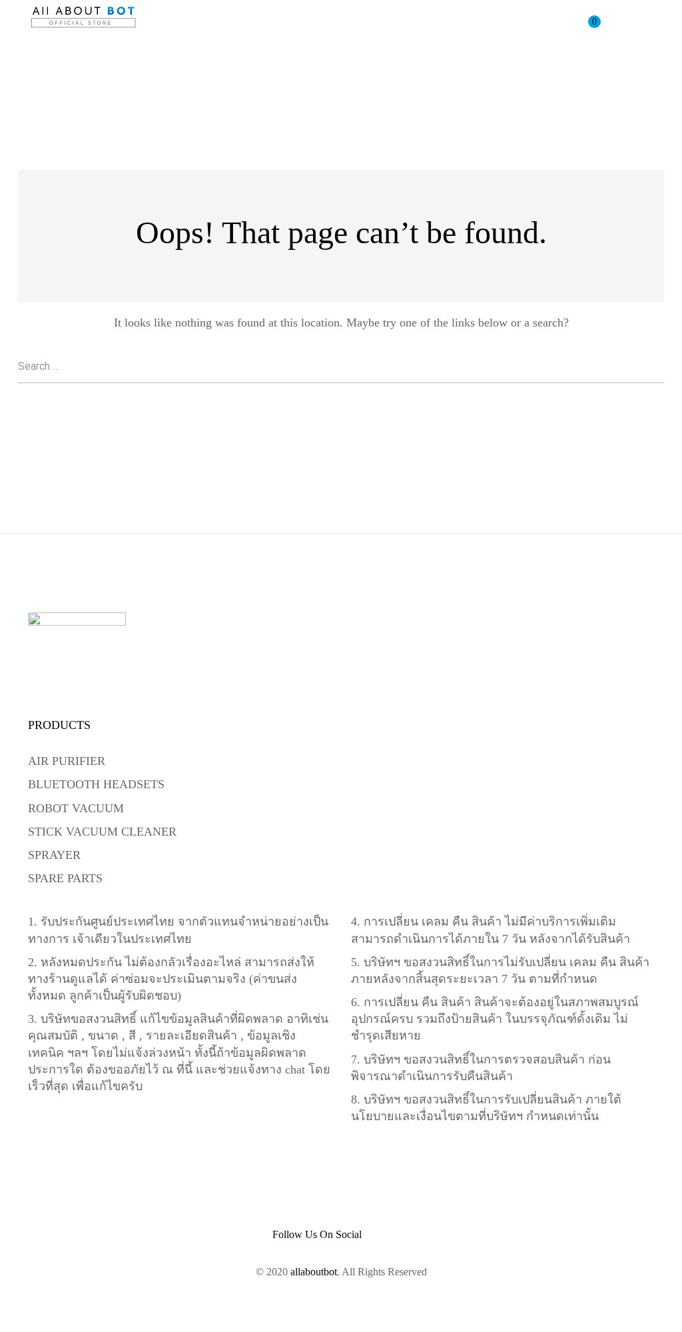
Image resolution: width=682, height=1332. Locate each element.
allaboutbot (313, 1271)
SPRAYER (54, 855)
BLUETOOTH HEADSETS (96, 784)
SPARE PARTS (65, 878)
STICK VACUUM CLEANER (102, 831)
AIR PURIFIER (66, 761)
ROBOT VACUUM (76, 808)
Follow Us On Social (317, 1234)
